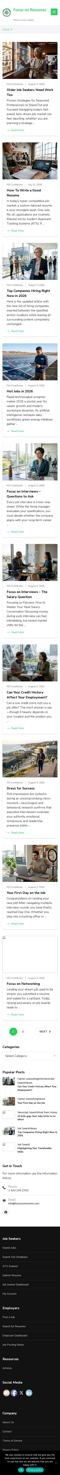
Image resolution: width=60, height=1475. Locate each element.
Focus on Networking (23, 983)
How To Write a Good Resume (24, 193)
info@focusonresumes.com (23, 1203)
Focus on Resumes (29, 10)
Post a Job (8, 1317)
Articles (7, 1368)
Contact (7, 1431)
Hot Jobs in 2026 (20, 391)
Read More (17, 130)
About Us (8, 1422)
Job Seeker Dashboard (15, 1284)
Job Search (30, 1112)
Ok (21, 1470)
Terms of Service (12, 1441)
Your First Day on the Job (26, 893)
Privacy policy (35, 1470)
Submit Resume (11, 1275)
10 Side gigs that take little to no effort (37, 1118)
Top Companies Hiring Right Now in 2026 (28, 293)
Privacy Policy (10, 1450)
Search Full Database (15, 1257)
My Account (9, 1294)
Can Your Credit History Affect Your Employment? (27, 695)
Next (44, 1031)
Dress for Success (21, 788)
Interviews (44, 1079)
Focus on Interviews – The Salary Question (27, 594)
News (28, 1083)
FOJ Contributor (15, 84)
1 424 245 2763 (18, 1190)
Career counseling (28, 1079)
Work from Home (47, 1112)
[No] (56, 1462)
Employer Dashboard (14, 1335)
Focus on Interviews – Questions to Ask (23, 494)
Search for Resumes (14, 1326)
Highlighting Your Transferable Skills (35, 1150)
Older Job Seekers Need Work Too (30, 92)
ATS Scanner (10, 1266)
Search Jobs (9, 1248)
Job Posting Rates (13, 1345)
